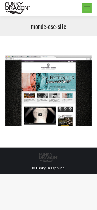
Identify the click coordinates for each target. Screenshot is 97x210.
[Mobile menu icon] (87, 8)
